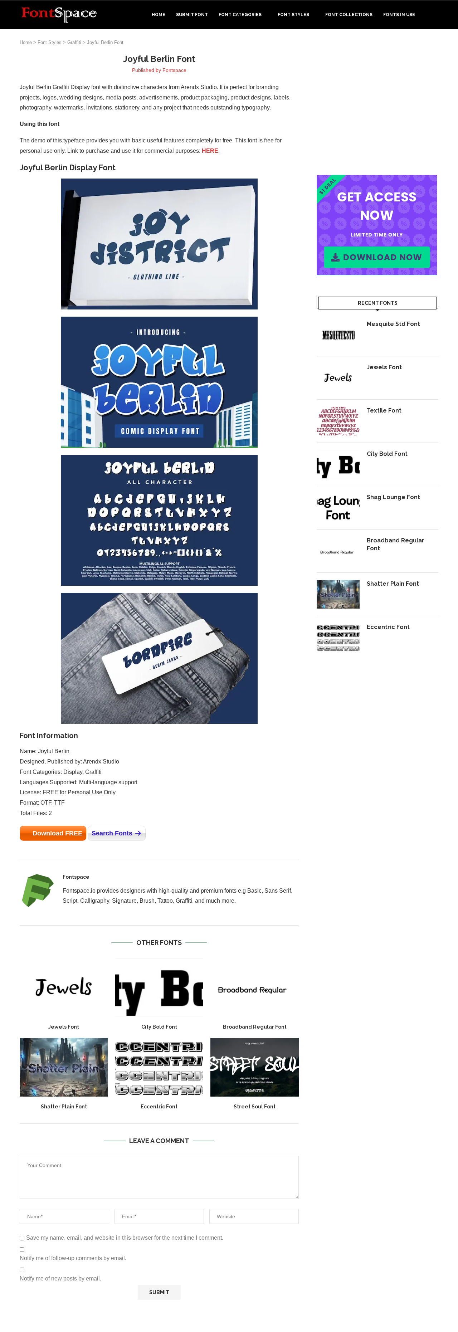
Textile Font (384, 410)
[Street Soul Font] (254, 1067)
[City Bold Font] (159, 987)
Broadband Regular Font (255, 1027)
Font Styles (293, 14)
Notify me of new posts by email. (60, 1278)
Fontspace (174, 70)
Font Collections (348, 14)
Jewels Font (63, 1027)
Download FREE (57, 833)
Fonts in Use (399, 14)
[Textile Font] (338, 421)
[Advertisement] (377, 103)
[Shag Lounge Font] (338, 507)
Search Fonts (112, 833)
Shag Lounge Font (393, 497)
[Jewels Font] (64, 987)
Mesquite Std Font (393, 324)
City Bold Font (159, 1027)
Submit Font (192, 14)
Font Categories (240, 14)
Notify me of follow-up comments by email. (73, 1258)
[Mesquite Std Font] (338, 334)
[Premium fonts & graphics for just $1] (377, 180)
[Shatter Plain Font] (64, 1067)
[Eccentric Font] (159, 1067)
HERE (210, 151)
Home (158, 14)
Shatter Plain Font (64, 1106)
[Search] (434, 14)
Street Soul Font (255, 1106)
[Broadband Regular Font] (254, 987)
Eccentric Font (159, 1106)
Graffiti (74, 42)
